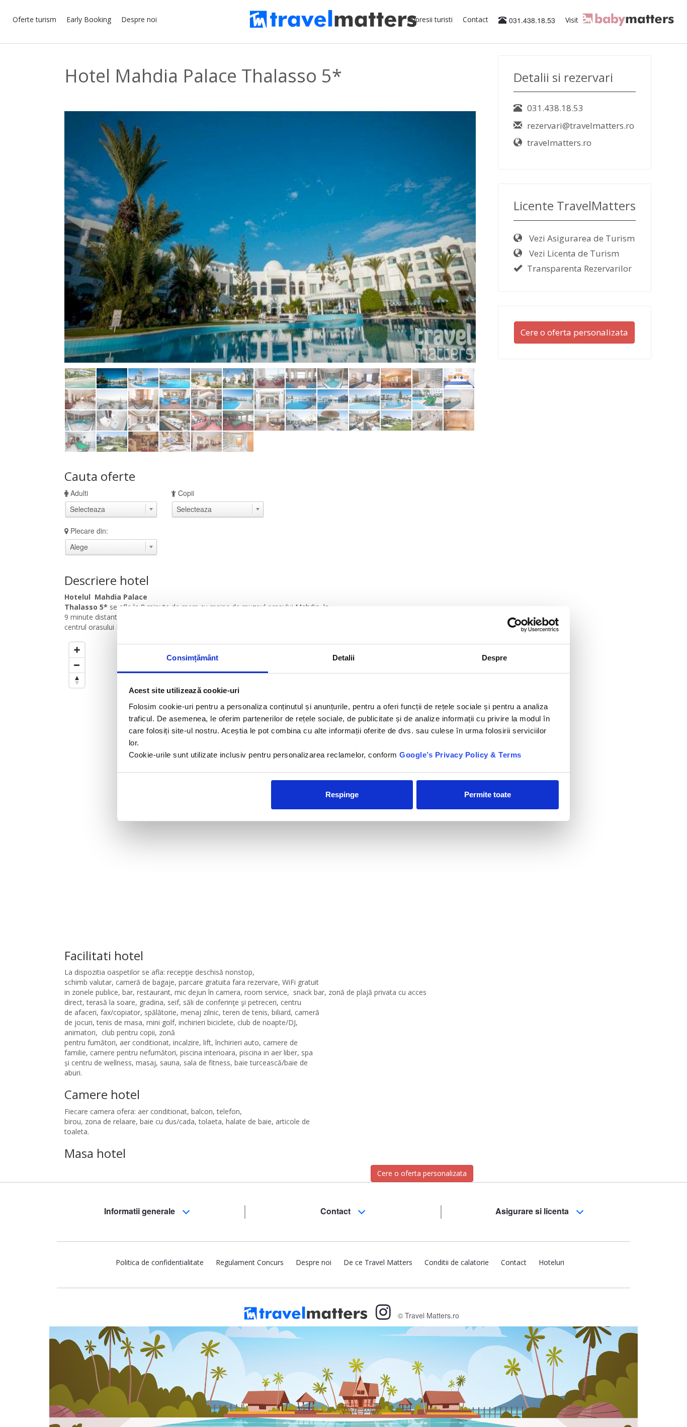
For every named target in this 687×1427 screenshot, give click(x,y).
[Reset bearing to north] (76, 680)
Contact (475, 19)
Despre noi (139, 19)
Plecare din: (89, 531)
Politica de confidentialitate (160, 1262)
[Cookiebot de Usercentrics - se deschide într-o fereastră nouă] (515, 624)
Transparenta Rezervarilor (579, 268)
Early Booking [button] (88, 19)
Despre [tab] (494, 657)
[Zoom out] (76, 665)
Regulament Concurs (250, 1262)
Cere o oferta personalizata (422, 1173)
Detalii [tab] (343, 657)
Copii (186, 493)
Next (493, 253)
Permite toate (487, 794)
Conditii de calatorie (456, 1262)
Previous (49, 253)
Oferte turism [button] (34, 19)
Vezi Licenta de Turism (573, 253)
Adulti (79, 493)
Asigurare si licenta (533, 1211)
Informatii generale (140, 1211)
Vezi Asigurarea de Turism (581, 238)
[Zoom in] (76, 649)
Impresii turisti (430, 19)
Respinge (342, 794)
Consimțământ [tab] (192, 657)
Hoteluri (551, 1262)
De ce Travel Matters (377, 1262)
